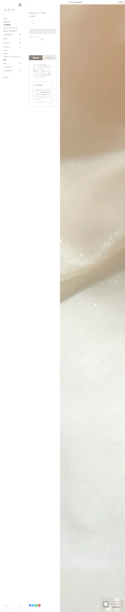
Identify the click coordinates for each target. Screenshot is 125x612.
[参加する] (20, 605)
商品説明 (36, 58)
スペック (49, 58)
